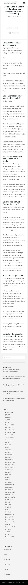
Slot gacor (7, 574)
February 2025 (9, 455)
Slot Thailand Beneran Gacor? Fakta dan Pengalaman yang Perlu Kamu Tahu (11, 370)
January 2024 (9, 487)
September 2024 (10, 467)
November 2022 (10, 522)
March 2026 (8, 422)
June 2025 (8, 445)
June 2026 (8, 417)
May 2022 (8, 529)
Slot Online (11, 16)
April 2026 (8, 420)
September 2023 (10, 497)
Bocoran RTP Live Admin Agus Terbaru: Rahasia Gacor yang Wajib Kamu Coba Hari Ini (13, 392)
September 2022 (10, 527)
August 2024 (9, 470)
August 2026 (9, 412)
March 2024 (8, 482)
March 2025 (8, 452)
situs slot (7, 564)
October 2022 (9, 524)
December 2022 (10, 519)
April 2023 (8, 509)
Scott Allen (16, 32)
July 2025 (7, 442)
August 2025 (9, 440)
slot (5, 554)
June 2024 (8, 475)
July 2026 (7, 415)
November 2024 (10, 462)
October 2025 (9, 435)
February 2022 (9, 537)
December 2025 (10, 430)
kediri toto (16, 149)
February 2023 (9, 514)
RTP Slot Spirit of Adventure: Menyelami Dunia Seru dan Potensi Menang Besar (14, 399)
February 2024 (9, 484)
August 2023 (9, 499)
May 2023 (8, 507)
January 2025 (9, 457)
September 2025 (10, 437)
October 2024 (9, 465)
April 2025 (8, 450)
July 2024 (7, 472)
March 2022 (8, 534)
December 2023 (10, 489)
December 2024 (10, 460)
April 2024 (8, 479)
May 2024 (8, 477)
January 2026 (9, 427)
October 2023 (9, 494)
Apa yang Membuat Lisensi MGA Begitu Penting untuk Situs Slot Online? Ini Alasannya (13, 384)
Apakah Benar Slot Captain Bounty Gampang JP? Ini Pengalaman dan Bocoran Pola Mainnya (14, 377)
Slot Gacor (7, 549)
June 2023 (8, 504)
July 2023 (7, 502)
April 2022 (8, 532)
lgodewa (7, 559)
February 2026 (9, 425)
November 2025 (10, 432)
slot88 (6, 569)
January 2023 (9, 517)
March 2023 (8, 512)
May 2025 (8, 447)
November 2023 (10, 492)
